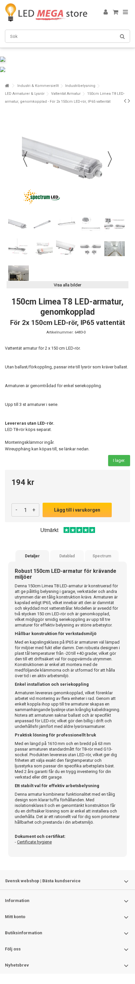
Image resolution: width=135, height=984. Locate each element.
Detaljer (32, 556)
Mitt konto (15, 916)
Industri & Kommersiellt (38, 86)
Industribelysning (80, 86)
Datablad (67, 556)
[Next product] (129, 101)
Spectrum (101, 556)
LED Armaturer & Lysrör (25, 94)
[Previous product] (125, 101)
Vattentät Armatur (66, 94)
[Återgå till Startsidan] (7, 86)
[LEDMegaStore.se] (46, 12)
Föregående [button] (25, 159)
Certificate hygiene (34, 841)
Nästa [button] (110, 159)
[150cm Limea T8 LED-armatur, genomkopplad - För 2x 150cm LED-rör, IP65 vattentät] (18, 224)
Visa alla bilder (67, 284)
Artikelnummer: (60, 332)
